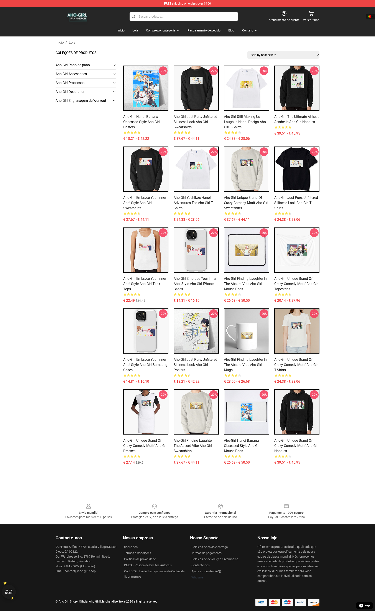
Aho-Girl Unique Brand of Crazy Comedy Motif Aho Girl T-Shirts (296, 364)
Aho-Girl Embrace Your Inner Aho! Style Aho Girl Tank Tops (144, 284)
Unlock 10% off (9, 592)
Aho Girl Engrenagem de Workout (81, 101)
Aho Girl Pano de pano (73, 65)
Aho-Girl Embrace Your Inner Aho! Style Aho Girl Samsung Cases (145, 364)
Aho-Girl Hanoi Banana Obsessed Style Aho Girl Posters (141, 122)
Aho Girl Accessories (71, 74)
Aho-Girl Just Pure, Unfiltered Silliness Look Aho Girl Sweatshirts (195, 122)
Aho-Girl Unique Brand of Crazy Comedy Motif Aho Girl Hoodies (296, 445)
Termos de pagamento (206, 553)
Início (60, 42)
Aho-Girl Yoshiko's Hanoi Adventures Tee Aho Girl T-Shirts (194, 203)
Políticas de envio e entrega (209, 547)
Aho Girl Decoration (70, 92)
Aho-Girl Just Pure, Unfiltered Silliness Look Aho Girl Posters (195, 364)
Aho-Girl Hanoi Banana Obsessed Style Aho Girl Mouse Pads (242, 445)
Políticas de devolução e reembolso (214, 559)
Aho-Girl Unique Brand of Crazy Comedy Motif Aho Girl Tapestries (296, 284)
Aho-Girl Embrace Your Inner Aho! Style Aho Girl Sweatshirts (144, 203)
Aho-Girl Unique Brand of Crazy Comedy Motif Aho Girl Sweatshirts (246, 203)
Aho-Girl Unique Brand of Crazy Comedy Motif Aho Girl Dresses (145, 445)
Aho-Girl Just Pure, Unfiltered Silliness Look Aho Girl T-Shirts (296, 203)
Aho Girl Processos (70, 83)
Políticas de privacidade (140, 559)
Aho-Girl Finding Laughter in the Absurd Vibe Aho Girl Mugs (245, 364)
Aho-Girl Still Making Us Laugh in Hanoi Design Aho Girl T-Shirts (245, 122)
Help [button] (367, 605)
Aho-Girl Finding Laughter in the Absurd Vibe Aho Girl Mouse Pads (245, 284)
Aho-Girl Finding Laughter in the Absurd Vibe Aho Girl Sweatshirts (195, 445)
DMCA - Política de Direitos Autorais (148, 565)
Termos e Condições (137, 553)
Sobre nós (131, 547)
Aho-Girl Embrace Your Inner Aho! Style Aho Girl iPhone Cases (195, 284)
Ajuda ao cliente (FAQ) (206, 571)
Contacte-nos (200, 565)
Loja (72, 42)
